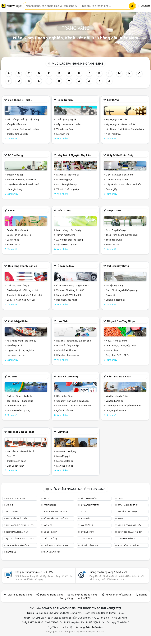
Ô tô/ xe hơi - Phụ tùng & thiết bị (73, 285)
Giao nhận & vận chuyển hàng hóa (123, 405)
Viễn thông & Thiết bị (20, 100)
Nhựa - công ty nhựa (116, 340)
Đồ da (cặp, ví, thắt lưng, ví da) (22, 290)
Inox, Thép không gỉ (116, 230)
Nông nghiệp (50, 532)
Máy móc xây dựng (66, 451)
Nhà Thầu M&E (113, 133)
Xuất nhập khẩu (18, 321)
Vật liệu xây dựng (118, 266)
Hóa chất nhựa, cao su (67, 354)
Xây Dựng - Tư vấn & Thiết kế (120, 124)
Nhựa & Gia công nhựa (121, 321)
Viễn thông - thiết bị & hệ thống (23, 119)
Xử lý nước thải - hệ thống (69, 239)
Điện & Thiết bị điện (90, 505)
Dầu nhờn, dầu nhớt (66, 299)
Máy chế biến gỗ (64, 465)
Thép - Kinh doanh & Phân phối (122, 234)
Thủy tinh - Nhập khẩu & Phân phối (24, 294)
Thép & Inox (114, 210)
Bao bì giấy (111, 189)
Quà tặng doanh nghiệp (22, 266)
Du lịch (12, 376)
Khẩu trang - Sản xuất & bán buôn (73, 405)
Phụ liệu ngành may (66, 184)
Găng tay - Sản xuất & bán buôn (72, 400)
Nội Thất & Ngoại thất (21, 431)
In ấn (120, 518)
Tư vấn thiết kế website (118, 594)
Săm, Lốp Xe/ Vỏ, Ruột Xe (69, 294)
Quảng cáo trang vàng (107, 572)
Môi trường (64, 210)
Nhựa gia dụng (14, 189)
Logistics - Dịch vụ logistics (20, 350)
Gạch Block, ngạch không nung (122, 290)
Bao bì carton (13, 244)
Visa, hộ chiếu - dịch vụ (18, 410)
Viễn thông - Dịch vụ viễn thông (23, 128)
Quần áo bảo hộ (64, 410)
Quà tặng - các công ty (18, 285)
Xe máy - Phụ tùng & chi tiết (70, 290)
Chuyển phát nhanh (116, 410)
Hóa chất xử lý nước (66, 350)
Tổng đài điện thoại (16, 124)
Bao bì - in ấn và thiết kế (19, 234)
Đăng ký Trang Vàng (51, 594)
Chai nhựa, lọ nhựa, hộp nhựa (121, 345)
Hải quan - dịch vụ (16, 354)
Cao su (121, 498)
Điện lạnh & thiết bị (127, 505)
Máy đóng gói (63, 456)
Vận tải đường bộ (114, 400)
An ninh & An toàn (15, 498)
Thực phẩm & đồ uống (17, 545)
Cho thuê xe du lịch (16, 405)
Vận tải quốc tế (14, 345)
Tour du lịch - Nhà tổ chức (20, 400)
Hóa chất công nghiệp (67, 345)
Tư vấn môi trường (65, 234)
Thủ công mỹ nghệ (127, 538)
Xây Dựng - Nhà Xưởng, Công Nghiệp (125, 128)
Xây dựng (113, 100)
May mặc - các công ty (67, 174)
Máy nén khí (62, 133)
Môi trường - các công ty (68, 230)
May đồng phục (64, 179)
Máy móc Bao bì (64, 460)
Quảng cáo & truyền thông (20, 538)
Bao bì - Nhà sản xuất (17, 230)
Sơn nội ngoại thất (115, 299)
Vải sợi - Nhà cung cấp (67, 189)
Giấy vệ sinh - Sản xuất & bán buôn (123, 184)
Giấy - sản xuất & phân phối (120, 174)
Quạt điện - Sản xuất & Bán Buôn (23, 184)
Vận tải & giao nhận (119, 376)
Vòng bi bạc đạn (64, 128)
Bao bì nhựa (13, 239)
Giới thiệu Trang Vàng (20, 594)
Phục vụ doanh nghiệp (55, 511)
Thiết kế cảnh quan (16, 460)
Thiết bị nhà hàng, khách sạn (21, 179)
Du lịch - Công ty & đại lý (19, 395)
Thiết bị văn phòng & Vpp (56, 545)
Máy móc (63, 431)
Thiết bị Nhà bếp (15, 174)
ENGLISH (145, 5)
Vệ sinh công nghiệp (66, 244)
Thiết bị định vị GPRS (17, 133)
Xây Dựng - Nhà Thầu (117, 119)
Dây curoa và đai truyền (68, 124)
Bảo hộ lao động (68, 376)
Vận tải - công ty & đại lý (118, 395)
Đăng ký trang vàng (34, 572)
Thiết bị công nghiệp (66, 119)
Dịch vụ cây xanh (15, 465)
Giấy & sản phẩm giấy (120, 155)
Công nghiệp (65, 100)
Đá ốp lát (110, 294)
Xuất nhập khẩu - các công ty (21, 340)
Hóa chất (63, 321)
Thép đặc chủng (114, 239)
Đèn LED (11, 456)
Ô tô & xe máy (66, 266)
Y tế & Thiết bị (50, 538)
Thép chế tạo (112, 244)
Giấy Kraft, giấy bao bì (117, 179)
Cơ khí (9, 505)
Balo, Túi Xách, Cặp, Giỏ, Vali (21, 299)
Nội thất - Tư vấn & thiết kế (20, 451)
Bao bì (11, 210)
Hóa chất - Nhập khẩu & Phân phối (73, 340)
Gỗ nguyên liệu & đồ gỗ (56, 518)
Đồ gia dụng (15, 155)
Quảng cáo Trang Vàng (84, 594)
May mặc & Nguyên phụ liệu (74, 155)
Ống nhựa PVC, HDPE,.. (117, 354)
